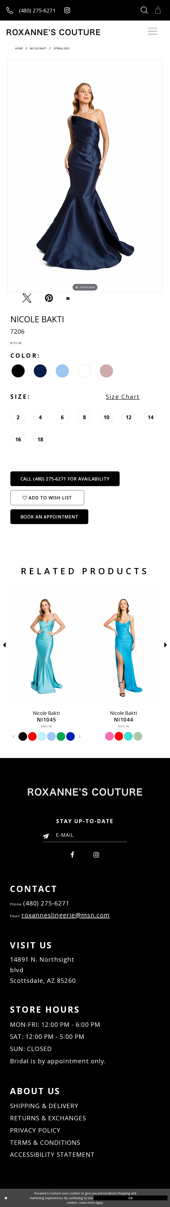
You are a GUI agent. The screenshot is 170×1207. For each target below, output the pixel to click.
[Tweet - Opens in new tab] (27, 298)
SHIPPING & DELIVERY (44, 1105)
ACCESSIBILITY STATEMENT (52, 1154)
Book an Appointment (49, 517)
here (99, 1202)
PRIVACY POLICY (35, 1130)
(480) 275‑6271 (46, 903)
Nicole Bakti (38, 48)
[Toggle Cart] (158, 10)
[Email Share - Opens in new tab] (68, 298)
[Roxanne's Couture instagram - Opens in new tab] (67, 10)
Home (19, 48)
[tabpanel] (85, 176)
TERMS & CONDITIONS (45, 1142)
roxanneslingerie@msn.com (65, 915)
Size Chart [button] (123, 396)
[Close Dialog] (39, 1197)
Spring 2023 (61, 48)
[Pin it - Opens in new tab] (49, 298)
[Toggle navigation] (152, 31)
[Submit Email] (48, 838)
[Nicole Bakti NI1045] (47, 645)
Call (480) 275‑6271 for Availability (65, 479)
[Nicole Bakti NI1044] (124, 645)
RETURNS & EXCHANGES (48, 1118)
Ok (130, 1198)
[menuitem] (72, 853)
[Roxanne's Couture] (53, 32)
